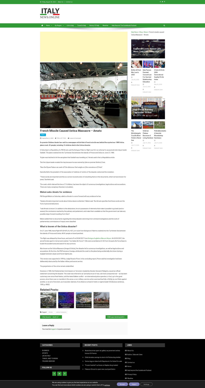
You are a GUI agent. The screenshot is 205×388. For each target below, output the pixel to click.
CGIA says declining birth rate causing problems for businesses (117, 317)
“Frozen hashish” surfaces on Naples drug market (101, 365)
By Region (58, 25)
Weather (105, 25)
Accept (122, 384)
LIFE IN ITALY (46, 356)
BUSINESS (45, 350)
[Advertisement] (83, 47)
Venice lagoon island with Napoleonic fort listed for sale (103, 361)
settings (107, 385)
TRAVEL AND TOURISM (50, 358)
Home (129, 366)
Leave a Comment (75, 138)
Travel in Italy (81, 25)
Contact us (69, 2)
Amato (51, 312)
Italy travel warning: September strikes (143, 111)
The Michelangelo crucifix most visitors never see (136, 135)
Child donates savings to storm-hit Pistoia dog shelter (103, 357)
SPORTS (45, 353)
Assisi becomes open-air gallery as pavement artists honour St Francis (102, 352)
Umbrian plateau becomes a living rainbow (148, 134)
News (48, 25)
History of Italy (94, 25)
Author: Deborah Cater (135, 354)
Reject (134, 384)
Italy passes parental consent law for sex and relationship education (147, 76)
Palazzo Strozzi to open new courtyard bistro (100, 369)
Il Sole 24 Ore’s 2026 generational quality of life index (159, 74)
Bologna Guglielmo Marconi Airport (99, 238)
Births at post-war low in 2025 (136, 72)
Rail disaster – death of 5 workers (52, 317)
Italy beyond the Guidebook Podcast (124, 25)
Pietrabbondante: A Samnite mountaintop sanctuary (159, 134)
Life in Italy (70, 25)
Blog (128, 358)
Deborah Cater (61, 138)
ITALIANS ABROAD (48, 361)
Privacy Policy (132, 374)
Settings (146, 384)
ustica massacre (61, 312)
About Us (60, 2)
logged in (54, 329)
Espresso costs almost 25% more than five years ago (147, 50)
